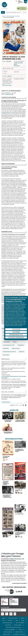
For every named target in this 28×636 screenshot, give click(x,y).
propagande (6, 348)
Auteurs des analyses (13, 618)
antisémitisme (6, 342)
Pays (4, 620)
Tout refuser (16, 332)
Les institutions (8, 625)
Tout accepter (16, 329)
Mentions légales (18, 625)
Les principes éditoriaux (7, 622)
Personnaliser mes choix (16, 334)
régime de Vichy (16, 348)
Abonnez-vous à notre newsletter (12, 610)
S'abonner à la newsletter (23, 8)
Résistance (21, 351)
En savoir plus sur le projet (19, 583)
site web (17, 65)
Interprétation (6, 231)
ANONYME (8, 61)
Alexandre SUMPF (9, 94)
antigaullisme (21, 345)
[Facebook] (15, 613)
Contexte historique (8, 97)
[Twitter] (6, 613)
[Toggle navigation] (3, 12)
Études (3, 618)
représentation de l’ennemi (9, 351)
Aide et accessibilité (20, 622)
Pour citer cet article (7, 392)
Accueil (3, 16)
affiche (14, 342)
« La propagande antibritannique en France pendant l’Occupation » (13, 377)
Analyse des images (8, 164)
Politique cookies (6, 634)
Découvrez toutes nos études (13, 16)
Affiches (9, 76)
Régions (22, 618)
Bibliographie (5, 359)
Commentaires (5, 402)
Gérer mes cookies (19, 631)
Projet (17, 620)
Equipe (22, 620)
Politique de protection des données (13, 627)
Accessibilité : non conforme (19, 634)
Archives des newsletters (10, 629)
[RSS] (2, 613)
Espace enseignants (8, 631)
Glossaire (10, 620)
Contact (20, 629)
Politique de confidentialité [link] (16, 337)
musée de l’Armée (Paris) (18, 63)
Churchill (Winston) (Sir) (8, 345)
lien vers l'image (7, 85)
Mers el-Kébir (6, 112)
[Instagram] (10, 613)
